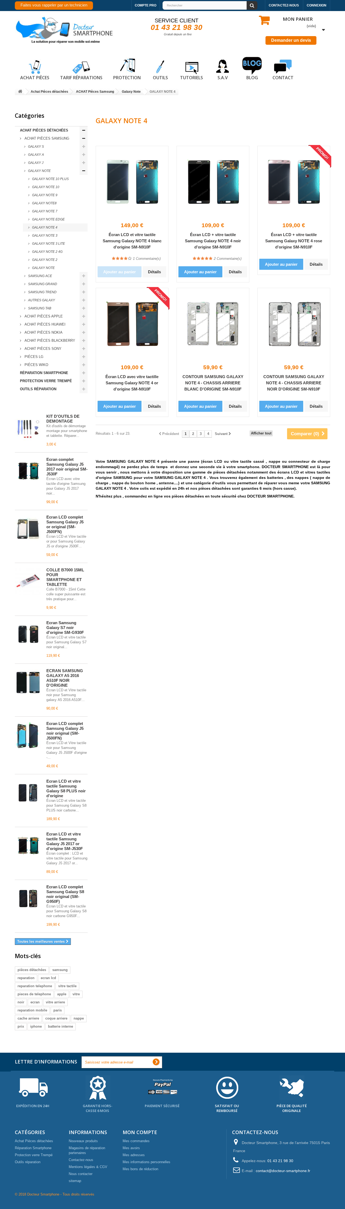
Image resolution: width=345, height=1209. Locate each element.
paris (57, 1010)
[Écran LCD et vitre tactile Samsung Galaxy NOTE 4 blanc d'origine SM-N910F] (132, 182)
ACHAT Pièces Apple (43, 316)
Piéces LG (33, 357)
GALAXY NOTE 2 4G (47, 252)
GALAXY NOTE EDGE (48, 219)
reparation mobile (32, 1010)
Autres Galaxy (41, 300)
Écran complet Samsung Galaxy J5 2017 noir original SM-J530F (67, 466)
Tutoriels (191, 78)
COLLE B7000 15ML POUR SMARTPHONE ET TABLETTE (65, 577)
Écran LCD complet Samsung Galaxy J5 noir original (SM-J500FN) (65, 730)
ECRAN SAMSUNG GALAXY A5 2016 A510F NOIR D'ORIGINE (64, 678)
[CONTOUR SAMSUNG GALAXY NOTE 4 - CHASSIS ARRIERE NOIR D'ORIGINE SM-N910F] (293, 324)
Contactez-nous (284, 5)
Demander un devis (291, 40)
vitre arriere (55, 1002)
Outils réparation (38, 389)
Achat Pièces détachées (44, 130)
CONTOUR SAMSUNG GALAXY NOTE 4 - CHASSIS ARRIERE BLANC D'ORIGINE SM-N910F (212, 382)
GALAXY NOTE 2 (44, 260)
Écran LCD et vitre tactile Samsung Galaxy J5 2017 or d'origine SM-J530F (64, 841)
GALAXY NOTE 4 (44, 227)
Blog (252, 78)
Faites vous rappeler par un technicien (53, 5)
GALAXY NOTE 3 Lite (48, 244)
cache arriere (28, 1018)
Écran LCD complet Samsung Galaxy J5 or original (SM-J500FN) (65, 524)
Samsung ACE (39, 276)
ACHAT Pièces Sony (42, 349)
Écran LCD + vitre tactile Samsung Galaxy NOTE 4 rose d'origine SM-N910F (293, 240)
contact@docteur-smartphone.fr (283, 1171)
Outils (160, 78)
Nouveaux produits (83, 1141)
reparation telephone (35, 986)
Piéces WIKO (35, 365)
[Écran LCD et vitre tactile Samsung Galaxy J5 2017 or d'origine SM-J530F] (28, 846)
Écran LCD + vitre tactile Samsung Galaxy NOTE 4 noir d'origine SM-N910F (213, 240)
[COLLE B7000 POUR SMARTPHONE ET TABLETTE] (28, 581)
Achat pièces (34, 78)
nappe (79, 1018)
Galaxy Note (39, 171)
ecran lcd (48, 978)
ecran (35, 1002)
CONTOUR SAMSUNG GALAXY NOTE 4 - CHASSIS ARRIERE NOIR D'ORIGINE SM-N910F (293, 382)
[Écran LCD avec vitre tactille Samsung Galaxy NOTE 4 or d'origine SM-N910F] (132, 324)
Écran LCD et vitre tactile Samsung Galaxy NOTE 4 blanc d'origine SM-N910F (132, 240)
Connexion (316, 5)
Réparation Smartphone (44, 373)
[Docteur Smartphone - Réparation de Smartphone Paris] (65, 30)
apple (61, 994)
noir (21, 1002)
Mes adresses (134, 1155)
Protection (127, 78)
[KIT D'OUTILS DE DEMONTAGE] (28, 428)
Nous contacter (80, 1174)
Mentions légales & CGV (88, 1167)
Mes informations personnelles (146, 1162)
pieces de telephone (34, 994)
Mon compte (140, 1132)
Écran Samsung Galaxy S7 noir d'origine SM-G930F (65, 627)
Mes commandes (136, 1141)
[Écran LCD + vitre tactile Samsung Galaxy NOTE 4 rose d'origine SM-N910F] (293, 182)
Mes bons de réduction (140, 1169)
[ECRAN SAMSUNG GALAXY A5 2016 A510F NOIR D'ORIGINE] (28, 682)
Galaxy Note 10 (45, 187)
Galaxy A (35, 155)
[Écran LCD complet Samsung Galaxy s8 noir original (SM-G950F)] (28, 898)
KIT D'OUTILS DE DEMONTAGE (63, 418)
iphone (36, 1026)
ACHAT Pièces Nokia (43, 332)
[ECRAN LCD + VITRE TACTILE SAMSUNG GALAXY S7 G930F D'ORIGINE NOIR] (28, 634)
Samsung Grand (42, 284)
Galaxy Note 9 (44, 195)
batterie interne (60, 1026)
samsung (60, 970)
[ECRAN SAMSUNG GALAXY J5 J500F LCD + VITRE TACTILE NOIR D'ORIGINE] (28, 735)
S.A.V (223, 78)
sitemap (75, 1181)
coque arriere (56, 1018)
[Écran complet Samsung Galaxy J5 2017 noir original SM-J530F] (28, 471)
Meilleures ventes (39, 404)
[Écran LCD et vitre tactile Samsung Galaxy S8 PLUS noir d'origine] (28, 793)
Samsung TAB (39, 308)
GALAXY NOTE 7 (44, 211)
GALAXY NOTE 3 (44, 235)
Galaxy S (35, 146)
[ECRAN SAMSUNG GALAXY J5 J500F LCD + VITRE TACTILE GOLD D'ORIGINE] (28, 529)
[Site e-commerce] (20, 91)
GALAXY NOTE (43, 268)
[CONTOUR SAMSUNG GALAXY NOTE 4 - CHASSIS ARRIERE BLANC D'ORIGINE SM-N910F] (213, 324)
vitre (76, 994)
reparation (26, 978)
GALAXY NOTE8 (44, 203)
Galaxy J (35, 163)
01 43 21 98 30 (176, 27)
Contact (283, 78)
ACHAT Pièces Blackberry (49, 340)
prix (21, 1026)
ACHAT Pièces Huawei (44, 324)
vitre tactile (67, 986)
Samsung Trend (42, 292)
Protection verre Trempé (46, 381)
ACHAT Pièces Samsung (46, 138)
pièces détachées (32, 970)
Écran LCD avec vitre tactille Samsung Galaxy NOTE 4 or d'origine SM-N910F (131, 382)
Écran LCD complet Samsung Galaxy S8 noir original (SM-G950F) (65, 894)
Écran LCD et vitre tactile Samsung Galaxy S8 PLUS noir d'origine (66, 788)
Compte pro (145, 5)
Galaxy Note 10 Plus (50, 179)
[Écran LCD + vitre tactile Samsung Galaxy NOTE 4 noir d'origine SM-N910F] (213, 182)
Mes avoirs (131, 1148)
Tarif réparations (81, 78)
